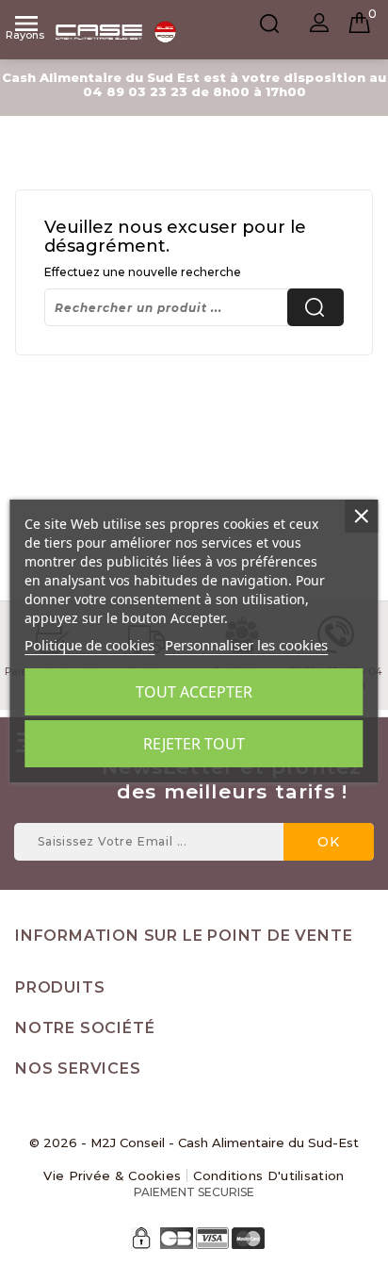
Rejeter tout (194, 743)
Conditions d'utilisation (268, 1175)
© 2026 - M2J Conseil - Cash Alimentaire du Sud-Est (194, 1142)
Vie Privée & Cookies (112, 1175)
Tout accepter (194, 692)
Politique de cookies (89, 644)
